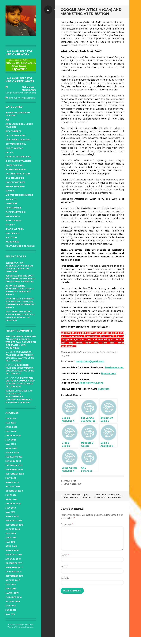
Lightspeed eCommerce (19, 195)
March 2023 (12, 452)
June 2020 (11, 495)
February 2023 (14, 457)
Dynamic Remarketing (18, 156)
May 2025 (11, 423)
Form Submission (16, 169)
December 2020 (14, 491)
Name (65, 555)
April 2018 (11, 546)
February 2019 (14, 520)
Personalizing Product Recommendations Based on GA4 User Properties (21, 279)
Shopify (10, 225)
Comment (67, 524)
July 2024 (11, 431)
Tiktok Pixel (13, 233)
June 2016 (11, 610)
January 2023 (13, 461)
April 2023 (11, 448)
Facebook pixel (15, 165)
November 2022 (14, 469)
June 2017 (11, 588)
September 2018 (14, 525)
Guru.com (103, 389)
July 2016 (11, 605)
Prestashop (13, 216)
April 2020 (11, 499)
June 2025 (11, 418)
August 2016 (13, 601)
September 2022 (15, 474)
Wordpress (12, 242)
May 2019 (10, 512)
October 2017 (14, 571)
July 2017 (11, 584)
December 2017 (14, 563)
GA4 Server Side (15, 178)
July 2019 (11, 508)
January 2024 (13, 435)
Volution (11, 237)
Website (65, 578)
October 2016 (14, 597)
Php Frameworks (16, 212)
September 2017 (14, 576)
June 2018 (11, 537)
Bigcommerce (13, 131)
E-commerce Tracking (18, 161)
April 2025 (11, 427)
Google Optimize (15, 182)
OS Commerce (13, 208)
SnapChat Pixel (15, 229)
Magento (11, 199)
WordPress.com (27, 627)
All (8, 120)
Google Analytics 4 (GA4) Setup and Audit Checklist (77, 496)
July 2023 (11, 440)
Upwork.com (108, 373)
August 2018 (13, 529)
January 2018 (13, 559)
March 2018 (12, 550)
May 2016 (10, 614)
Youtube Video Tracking (20, 246)
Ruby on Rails (14, 220)
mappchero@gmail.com (90, 361)
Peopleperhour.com (91, 382)
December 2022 (14, 465)
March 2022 (12, 482)
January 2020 (13, 503)
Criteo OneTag (14, 148)
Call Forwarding (16, 135)
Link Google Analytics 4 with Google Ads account (107, 496)
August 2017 (13, 580)
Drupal (10, 152)
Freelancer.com (114, 367)
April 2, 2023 (70, 481)
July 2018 (11, 533)
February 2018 (14, 554)
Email (64, 566)
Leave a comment (72, 484)
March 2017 (12, 593)
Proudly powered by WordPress (20, 624)
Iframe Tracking (15, 186)
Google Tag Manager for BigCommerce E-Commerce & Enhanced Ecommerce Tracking (19, 397)
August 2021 (13, 486)
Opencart (11, 203)
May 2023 (11, 444)
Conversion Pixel (16, 144)
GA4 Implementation (18, 173)
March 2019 (12, 516)
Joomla (10, 191)
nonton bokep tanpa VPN (21, 336)
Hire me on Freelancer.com (22, 98)
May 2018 (10, 542)
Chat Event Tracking (18, 139)
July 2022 (11, 478)
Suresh (10, 391)
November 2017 (14, 567)
